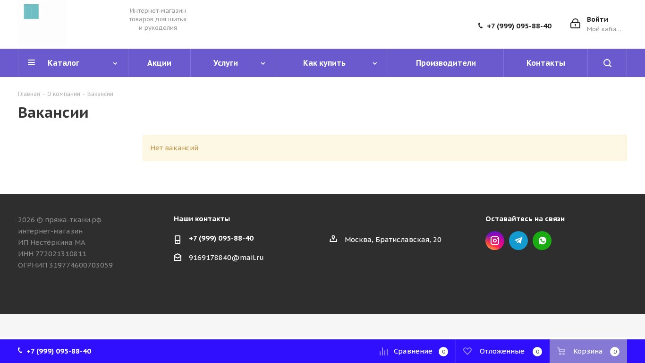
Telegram (518, 240)
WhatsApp (542, 240)
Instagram (494, 240)
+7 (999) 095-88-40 (519, 26)
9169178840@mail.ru (226, 257)
